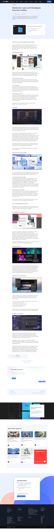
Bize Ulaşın (49, 1)
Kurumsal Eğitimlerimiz (42, 510)
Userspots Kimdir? (9, 509)
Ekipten (42, 520)
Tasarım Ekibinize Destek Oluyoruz (33, 514)
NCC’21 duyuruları (15, 349)
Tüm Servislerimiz (30, 508)
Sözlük (42, 522)
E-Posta (19, 490)
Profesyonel (19, 520)
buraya (26, 242)
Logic (36, 148)
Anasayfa (8, 508)
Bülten (42, 518)
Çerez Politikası (9, 517)
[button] (12, 1)
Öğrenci (19, 518)
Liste (41, 521)
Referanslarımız (20, 509)
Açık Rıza (19, 494)
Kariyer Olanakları (20, 517)
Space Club (42, 517)
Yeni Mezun (19, 519)
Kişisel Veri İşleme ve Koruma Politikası (11, 523)
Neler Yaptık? (19, 508)
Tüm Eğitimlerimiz (43, 508)
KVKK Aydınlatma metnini (21, 493)
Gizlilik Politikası (9, 521)
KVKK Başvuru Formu (10, 520)
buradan (24, 200)
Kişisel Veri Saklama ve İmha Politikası (10, 519)
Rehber (42, 519)
